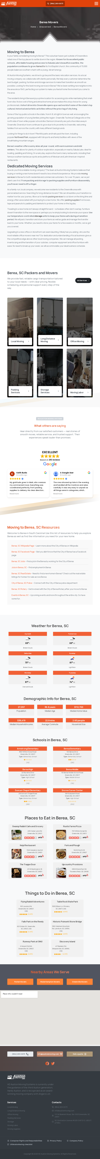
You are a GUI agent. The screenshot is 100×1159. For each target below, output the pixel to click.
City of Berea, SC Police (22, 583)
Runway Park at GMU (32, 941)
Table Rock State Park (67, 901)
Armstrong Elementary (27, 748)
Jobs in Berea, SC (19, 567)
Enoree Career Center (72, 790)
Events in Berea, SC (20, 595)
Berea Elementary (72, 748)
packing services (55, 196)
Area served (45, 26)
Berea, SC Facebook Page (23, 551)
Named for (40, 66)
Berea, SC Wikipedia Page (23, 545)
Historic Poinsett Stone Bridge (67, 921)
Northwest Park (21, 137)
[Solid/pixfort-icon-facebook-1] (47, 1063)
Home (33, 26)
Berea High (28, 769)
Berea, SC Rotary (19, 589)
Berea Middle (72, 769)
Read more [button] (14, 494)
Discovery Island (67, 941)
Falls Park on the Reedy (33, 921)
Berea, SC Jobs (18, 561)
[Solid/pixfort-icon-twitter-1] (53, 1063)
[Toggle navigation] (96, 3)
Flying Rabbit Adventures (32, 901)
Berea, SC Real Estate (21, 573)
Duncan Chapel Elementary (27, 790)
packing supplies (72, 200)
